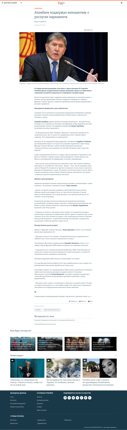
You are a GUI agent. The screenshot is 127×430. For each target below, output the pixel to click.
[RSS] (89, 397)
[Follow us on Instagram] (69, 397)
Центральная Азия (42, 400)
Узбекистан (67, 420)
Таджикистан (41, 420)
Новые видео (16, 355)
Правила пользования (17, 407)
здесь (89, 296)
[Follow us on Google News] (85, 397)
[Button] (88, 30)
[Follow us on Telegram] (77, 397)
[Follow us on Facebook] (73, 397)
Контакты (13, 400)
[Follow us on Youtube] (65, 397)
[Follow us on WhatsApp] (81, 397)
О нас (12, 397)
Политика (38, 8)
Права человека (42, 410)
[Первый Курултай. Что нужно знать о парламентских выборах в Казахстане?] (104, 344)
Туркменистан (41, 423)
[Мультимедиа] (121, 3)
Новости (39, 397)
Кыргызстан (14, 423)
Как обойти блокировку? (17, 403)
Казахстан (13, 420)
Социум (39, 407)
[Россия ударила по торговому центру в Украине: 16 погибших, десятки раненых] (63, 368)
